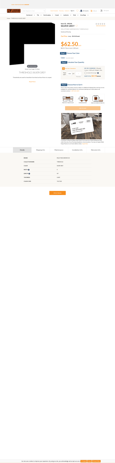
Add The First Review (100, 25)
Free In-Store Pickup (68, 102)
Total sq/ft (64, 73)
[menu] (57, 15)
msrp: (69, 36)
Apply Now (85, 143)
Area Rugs (83, 15)
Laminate (66, 15)
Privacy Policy (96, 461)
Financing (61, 10)
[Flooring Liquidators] (14, 11)
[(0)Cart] (90, 10)
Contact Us (67, 10)
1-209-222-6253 (75, 91)
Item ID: (63, 24)
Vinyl (74, 15)
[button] (76, 26)
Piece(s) (78, 76)
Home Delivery (83, 102)
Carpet (57, 15)
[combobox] (34, 11)
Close (89, 461)
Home (8, 18)
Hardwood (29, 15)
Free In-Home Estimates (97, 102)
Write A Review (57, 193)
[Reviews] (26, 4)
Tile (38, 15)
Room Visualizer (54, 10)
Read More (32, 81)
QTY (73, 73)
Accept (84, 461)
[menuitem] (30, 15)
